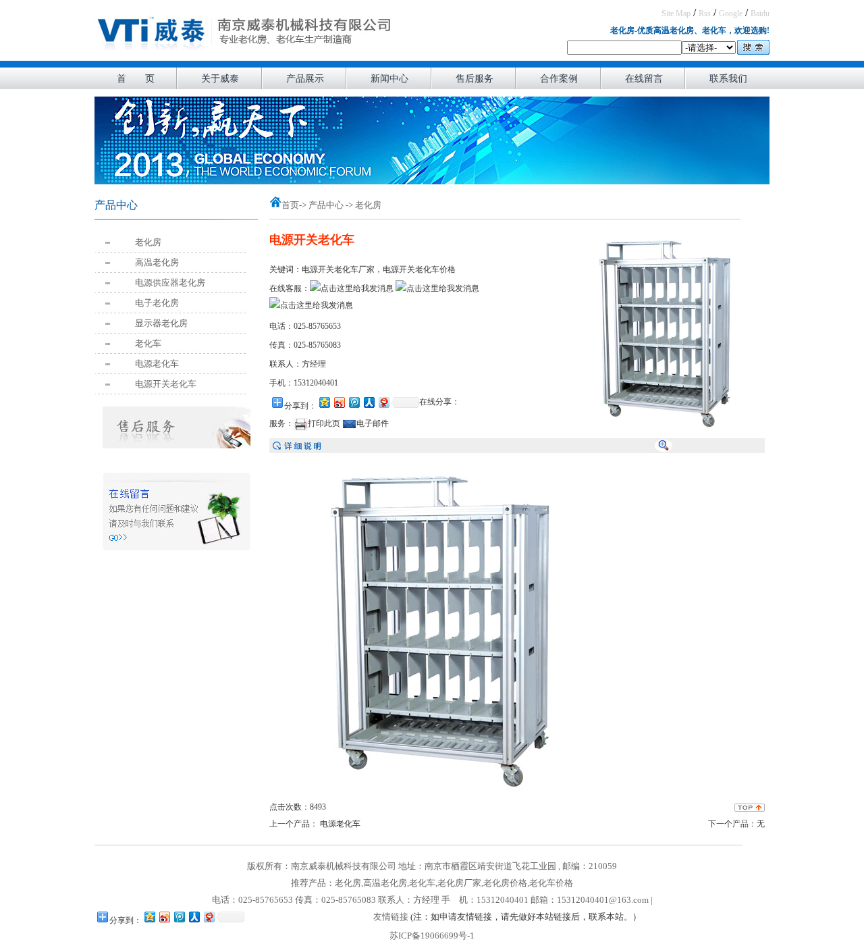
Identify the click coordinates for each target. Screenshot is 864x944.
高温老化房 (157, 262)
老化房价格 (505, 883)
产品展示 (305, 79)
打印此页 (324, 423)
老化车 (148, 343)
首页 (290, 205)
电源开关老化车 (165, 384)
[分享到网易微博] (383, 402)
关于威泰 (220, 79)
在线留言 (644, 79)
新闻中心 (389, 79)
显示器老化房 (161, 323)
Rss (705, 13)
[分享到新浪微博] (338, 402)
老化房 (148, 242)
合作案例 (559, 79)
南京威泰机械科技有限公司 (343, 866)
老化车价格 (551, 883)
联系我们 (728, 79)
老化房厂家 (459, 883)
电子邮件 (372, 423)
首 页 (136, 79)
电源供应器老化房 (170, 283)
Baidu (760, 13)
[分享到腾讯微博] (353, 402)
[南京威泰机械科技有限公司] (245, 57)
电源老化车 (157, 364)
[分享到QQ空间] (324, 402)
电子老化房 (157, 303)
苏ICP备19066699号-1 (432, 935)
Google (730, 13)
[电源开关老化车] (663, 431)
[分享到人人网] (368, 402)
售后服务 (474, 79)
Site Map (676, 13)
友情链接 (390, 917)
